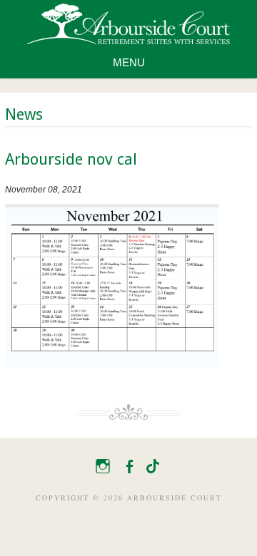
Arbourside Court (128, 24)
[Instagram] (101, 464)
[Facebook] (127, 464)
